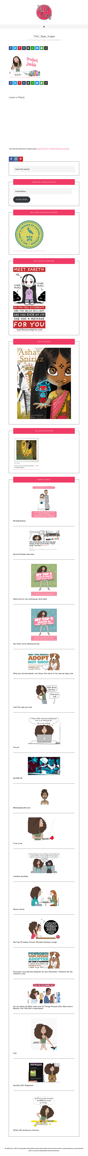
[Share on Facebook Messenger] (37, 48)
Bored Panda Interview (23, 554)
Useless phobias (20, 876)
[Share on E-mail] (28, 48)
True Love (17, 843)
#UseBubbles (19, 521)
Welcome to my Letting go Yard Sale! (30, 599)
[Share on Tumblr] (24, 48)
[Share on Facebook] (11, 48)
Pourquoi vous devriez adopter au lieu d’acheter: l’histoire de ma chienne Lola (42, 973)
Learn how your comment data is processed (53, 149)
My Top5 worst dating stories (26, 644)
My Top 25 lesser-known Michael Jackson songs (35, 942)
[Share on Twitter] (15, 48)
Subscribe (21, 199)
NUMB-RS (17, 778)
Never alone (18, 909)
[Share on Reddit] (46, 48)
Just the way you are (22, 707)
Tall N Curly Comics (44, 12)
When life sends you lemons (26, 1130)
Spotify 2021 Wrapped (23, 1085)
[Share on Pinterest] (19, 48)
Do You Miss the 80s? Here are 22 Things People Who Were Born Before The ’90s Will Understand (43, 1007)
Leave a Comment (54, 40)
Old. (15, 1053)
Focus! (16, 747)
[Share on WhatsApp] (33, 48)
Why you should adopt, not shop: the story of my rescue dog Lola (43, 673)
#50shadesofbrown (22, 808)
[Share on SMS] (41, 48)
